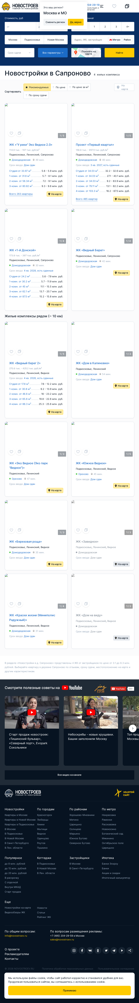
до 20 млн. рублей (16, 873)
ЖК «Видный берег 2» (25, 363)
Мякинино (108, 838)
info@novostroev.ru (16, 935)
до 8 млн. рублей (15, 863)
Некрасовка (109, 815)
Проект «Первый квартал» (95, 144)
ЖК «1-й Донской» (22, 250)
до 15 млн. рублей (15, 868)
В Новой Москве (14, 838)
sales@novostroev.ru (62, 939)
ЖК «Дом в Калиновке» (92, 363)
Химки (41, 824)
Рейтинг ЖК (44, 917)
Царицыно (76, 824)
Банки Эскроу (110, 863)
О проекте (12, 949)
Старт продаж (13, 891)
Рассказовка (109, 824)
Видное (45, 373)
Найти (119, 52)
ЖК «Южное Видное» (91, 463)
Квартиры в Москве (16, 815)
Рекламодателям (17, 954)
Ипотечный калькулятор (116, 877)
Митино (74, 819)
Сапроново (47, 154)
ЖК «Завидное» (87, 541)
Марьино (75, 833)
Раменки (107, 819)
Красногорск (44, 815)
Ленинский (32, 154)
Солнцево (75, 829)
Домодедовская (21, 159)
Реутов (41, 843)
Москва (13, 39)
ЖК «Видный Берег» (90, 250)
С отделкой (11, 882)
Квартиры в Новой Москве (20, 819)
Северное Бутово (80, 843)
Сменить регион (55, 22)
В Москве (10, 829)
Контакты (11, 958)
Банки (105, 868)
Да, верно (75, 22)
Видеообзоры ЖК (15, 912)
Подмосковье (32, 39)
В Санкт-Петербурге (17, 843)
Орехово (17, 478)
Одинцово (43, 838)
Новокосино (109, 829)
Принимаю (69, 990)
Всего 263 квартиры (21, 193)
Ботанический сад (112, 833)
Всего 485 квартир (87, 198)
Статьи (41, 912)
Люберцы (42, 819)
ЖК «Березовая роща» (25, 541)
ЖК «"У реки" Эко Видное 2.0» (30, 144)
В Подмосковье (14, 833)
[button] (132, 728)
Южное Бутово (78, 838)
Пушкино (42, 847)
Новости (42, 907)
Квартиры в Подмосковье (19, 824)
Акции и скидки (111, 873)
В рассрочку (12, 877)
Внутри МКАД (13, 887)
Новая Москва (55, 39)
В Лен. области (13, 847)
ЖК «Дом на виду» (89, 615)
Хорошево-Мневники (82, 815)
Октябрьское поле (113, 843)
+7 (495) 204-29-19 (87, 4)
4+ (127, 26)
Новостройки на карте (18, 907)
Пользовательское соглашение (116, 968)
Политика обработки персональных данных (67, 968)
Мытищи (42, 829)
